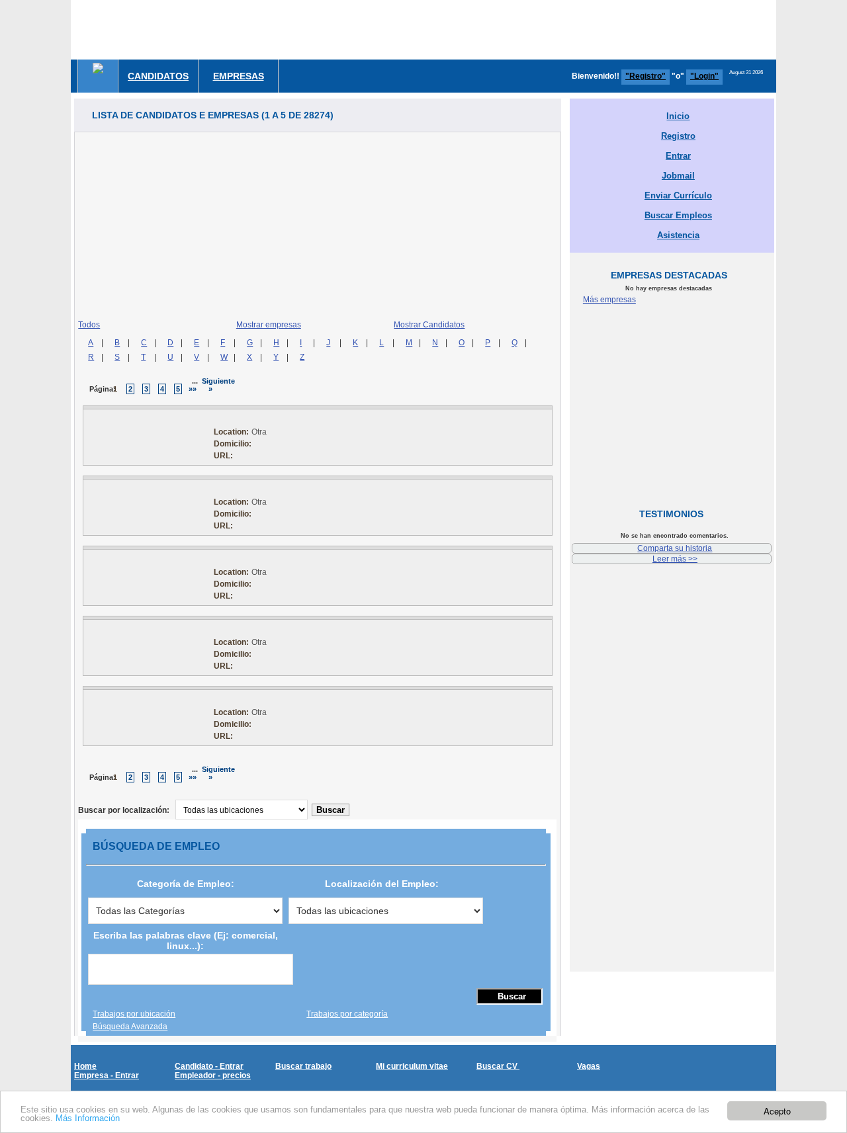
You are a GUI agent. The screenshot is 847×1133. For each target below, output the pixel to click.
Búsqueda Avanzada (130, 1026)
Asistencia (678, 235)
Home (85, 1066)
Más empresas (609, 299)
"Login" (704, 76)
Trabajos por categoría (347, 1014)
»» (193, 389)
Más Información (88, 1118)
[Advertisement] (535, 30)
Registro (678, 136)
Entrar (678, 156)
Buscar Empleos (678, 215)
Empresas (238, 76)
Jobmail (678, 176)
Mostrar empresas (268, 324)
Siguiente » (218, 385)
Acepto (777, 1111)
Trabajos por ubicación (134, 1014)
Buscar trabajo (303, 1066)
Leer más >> (674, 559)
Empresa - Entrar (106, 1075)
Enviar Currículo (678, 195)
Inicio (678, 116)
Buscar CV (497, 1066)
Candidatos (158, 76)
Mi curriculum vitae (412, 1066)
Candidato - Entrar (209, 1066)
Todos (89, 324)
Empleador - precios (213, 1075)
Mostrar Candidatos (429, 324)
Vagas (588, 1066)
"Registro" (645, 76)
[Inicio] (98, 68)
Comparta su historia (674, 548)
